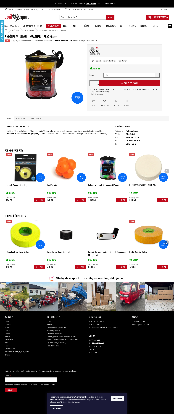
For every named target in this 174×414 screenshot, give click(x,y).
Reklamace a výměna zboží (57, 328)
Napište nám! (123, 61)
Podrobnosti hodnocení (43, 41)
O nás (49, 322)
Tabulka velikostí (53, 346)
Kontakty (50, 325)
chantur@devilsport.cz (140, 325)
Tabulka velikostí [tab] (35, 118)
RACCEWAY (91, 3)
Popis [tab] (9, 118)
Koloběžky (9, 340)
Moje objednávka (53, 331)
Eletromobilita (10, 349)
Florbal (7, 334)
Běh (6, 343)
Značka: (61, 41)
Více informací (74, 402)
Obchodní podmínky (54, 334)
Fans (7, 346)
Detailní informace (96, 94)
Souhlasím (117, 398)
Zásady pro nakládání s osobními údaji (61, 337)
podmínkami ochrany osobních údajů (42, 385)
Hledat (110, 17)
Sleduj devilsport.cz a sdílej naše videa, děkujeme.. (90, 278)
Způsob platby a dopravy (56, 343)
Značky (7, 355)
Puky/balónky (132, 131)
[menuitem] (11, 26)
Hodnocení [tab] (20, 118)
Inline (7, 328)
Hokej (7, 322)
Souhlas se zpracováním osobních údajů (62, 340)
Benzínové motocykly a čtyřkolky (17, 352)
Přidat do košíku (131, 83)
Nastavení (56, 408)
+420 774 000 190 (138, 322)
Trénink (7, 331)
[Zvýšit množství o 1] (98, 82)
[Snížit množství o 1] (98, 84)
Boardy (7, 337)
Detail (41, 267)
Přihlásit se (11, 390)
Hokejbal (8, 325)
